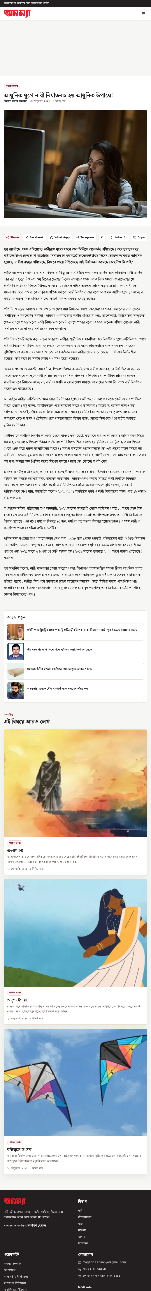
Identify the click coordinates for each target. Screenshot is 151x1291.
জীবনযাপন (85, 1217)
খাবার (81, 1237)
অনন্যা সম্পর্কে (12, 1264)
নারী (80, 1211)
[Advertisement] (75, 48)
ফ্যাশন (82, 1230)
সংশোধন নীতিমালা (15, 1284)
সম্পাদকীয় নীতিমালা (16, 1277)
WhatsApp (62, 237)
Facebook (37, 237)
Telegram (87, 237)
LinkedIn (120, 237)
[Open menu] (143, 14)
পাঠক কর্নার (12, 86)
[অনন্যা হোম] (17, 14)
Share (14, 237)
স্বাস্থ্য (80, 1224)
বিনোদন (83, 1244)
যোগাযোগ (9, 1271)
